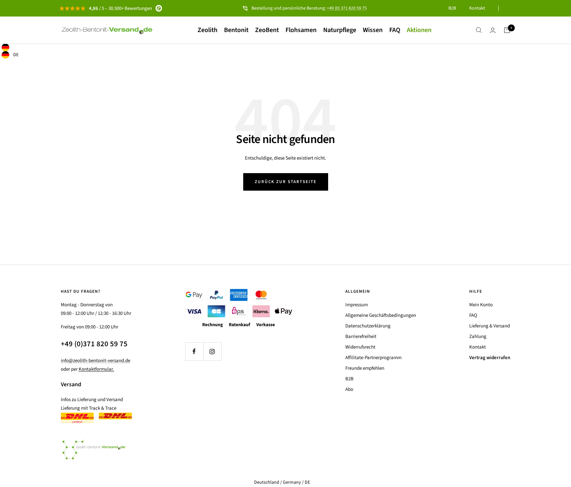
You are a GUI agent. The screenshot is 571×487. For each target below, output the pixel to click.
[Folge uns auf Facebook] (194, 351)
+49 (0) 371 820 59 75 (347, 8)
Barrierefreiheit (360, 336)
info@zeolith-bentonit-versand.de (95, 360)
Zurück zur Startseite (286, 182)
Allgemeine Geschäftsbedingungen (380, 315)
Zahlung (477, 336)
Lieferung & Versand (489, 325)
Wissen (373, 30)
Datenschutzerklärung (368, 325)
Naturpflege (339, 30)
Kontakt (477, 8)
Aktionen (419, 30)
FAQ (394, 30)
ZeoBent (267, 30)
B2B (452, 8)
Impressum (356, 304)
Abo (349, 389)
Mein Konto (481, 304)
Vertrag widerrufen (489, 357)
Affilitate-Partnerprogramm (373, 357)
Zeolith (207, 30)
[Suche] (479, 30)
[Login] (493, 30)
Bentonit (236, 30)
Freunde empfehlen (364, 368)
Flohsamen (301, 30)
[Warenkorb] (507, 30)
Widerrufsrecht (360, 347)
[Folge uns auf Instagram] (212, 351)
